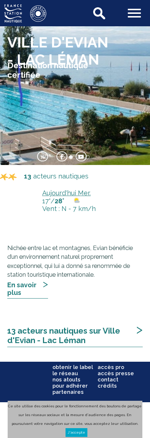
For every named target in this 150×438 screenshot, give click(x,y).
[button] (134, 14)
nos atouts (66, 379)
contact (108, 379)
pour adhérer (70, 386)
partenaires (68, 392)
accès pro (111, 367)
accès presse (116, 373)
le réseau (65, 373)
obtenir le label (72, 367)
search (99, 13)
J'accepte (76, 432)
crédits (107, 386)
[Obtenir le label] (34, 20)
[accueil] (13, 20)
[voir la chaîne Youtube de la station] (81, 157)
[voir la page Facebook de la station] (62, 157)
